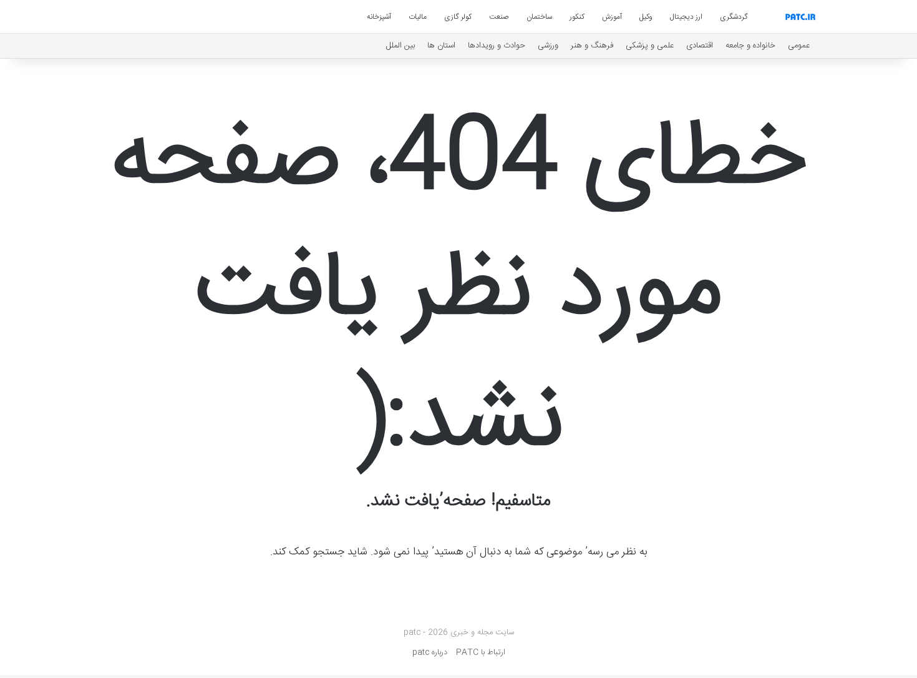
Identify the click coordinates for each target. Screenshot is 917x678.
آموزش (612, 17)
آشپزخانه (379, 17)
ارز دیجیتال (686, 17)
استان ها (441, 45)
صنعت (499, 17)
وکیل (646, 17)
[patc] (800, 16)
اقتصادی (699, 45)
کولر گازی (458, 17)
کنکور (577, 17)
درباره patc (429, 652)
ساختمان (539, 17)
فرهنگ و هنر (592, 45)
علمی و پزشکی (650, 45)
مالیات (418, 17)
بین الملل (400, 45)
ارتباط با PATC (480, 652)
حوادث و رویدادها (496, 45)
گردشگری (734, 17)
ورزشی (548, 45)
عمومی (799, 45)
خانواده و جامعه (750, 45)
